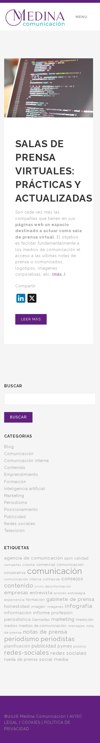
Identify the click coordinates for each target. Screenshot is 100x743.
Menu (82, 17)
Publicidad (15, 516)
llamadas (41, 619)
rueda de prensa (21, 659)
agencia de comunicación (33, 558)
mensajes (76, 626)
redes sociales (69, 653)
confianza (51, 579)
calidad (81, 558)
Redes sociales (19, 523)
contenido (18, 585)
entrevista (41, 592)
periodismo (21, 638)
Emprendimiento (21, 474)
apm (68, 558)
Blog (9, 447)
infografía (78, 606)
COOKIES (31, 722)
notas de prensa (45, 632)
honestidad (17, 606)
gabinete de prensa (70, 599)
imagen (38, 606)
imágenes (55, 606)
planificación (17, 646)
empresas (16, 592)
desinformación (58, 586)
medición (85, 619)
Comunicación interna (26, 460)
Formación (15, 482)
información (18, 612)
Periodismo (16, 502)
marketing (62, 619)
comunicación (54, 571)
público (79, 646)
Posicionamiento (21, 509)
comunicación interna (23, 579)
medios (11, 626)
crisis (39, 586)
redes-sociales (26, 652)
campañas (12, 564)
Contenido (15, 467)
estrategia (77, 593)
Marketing (14, 495)
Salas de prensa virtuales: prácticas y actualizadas (53, 171)
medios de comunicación (43, 625)
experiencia (14, 600)
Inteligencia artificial (24, 488)
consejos (72, 578)
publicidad (44, 646)
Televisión (14, 530)
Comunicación (19, 453)
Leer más (31, 319)
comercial (46, 564)
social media (53, 659)
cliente (29, 565)
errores (60, 593)
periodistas (58, 639)
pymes (65, 646)
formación (35, 600)
